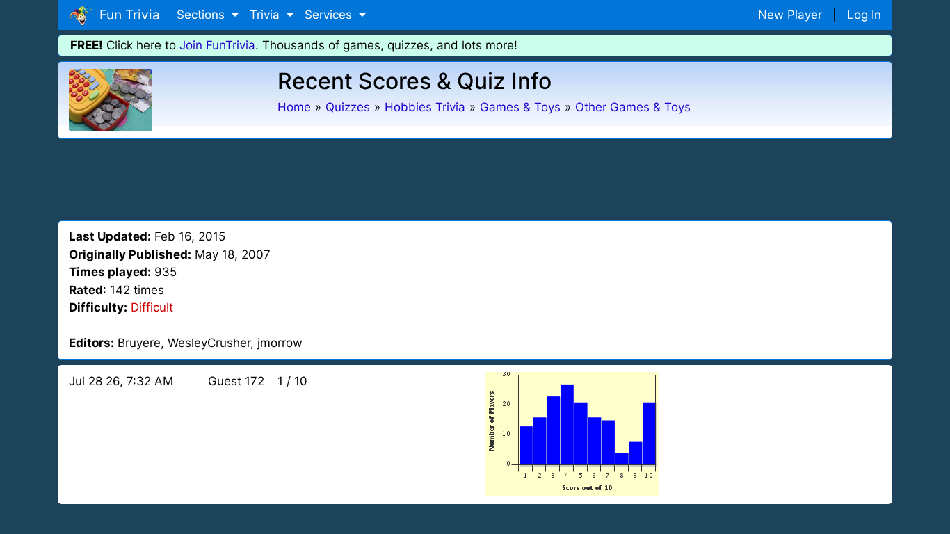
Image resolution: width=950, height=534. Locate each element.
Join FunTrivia (217, 45)
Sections (202, 15)
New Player (790, 15)
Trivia (266, 15)
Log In (864, 15)
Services (330, 15)
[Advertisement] (475, 177)
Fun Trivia (126, 14)
